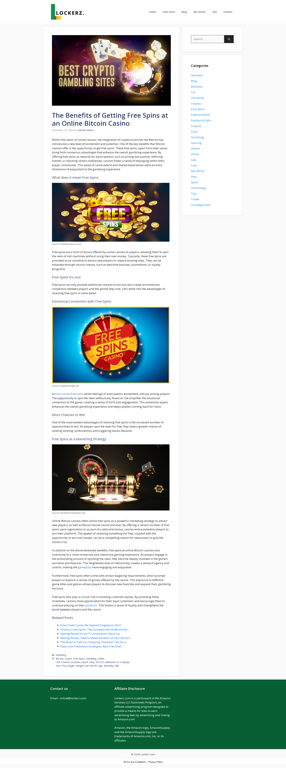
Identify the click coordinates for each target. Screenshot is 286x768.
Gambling (61, 655)
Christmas (197, 98)
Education (197, 109)
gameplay (84, 567)
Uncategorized (200, 205)
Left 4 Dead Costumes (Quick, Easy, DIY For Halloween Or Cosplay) (93, 662)
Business (197, 86)
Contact (228, 11)
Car (193, 92)
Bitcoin (59, 658)
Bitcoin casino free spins (68, 394)
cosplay (196, 103)
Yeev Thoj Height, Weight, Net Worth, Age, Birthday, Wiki (87, 665)
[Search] (229, 39)
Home (152, 11)
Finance (196, 126)
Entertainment (200, 115)
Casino (68, 658)
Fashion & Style (201, 120)
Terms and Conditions (134, 762)
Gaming (196, 143)
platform (91, 605)
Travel (195, 199)
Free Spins (79, 658)
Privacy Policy (155, 762)
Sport (194, 182)
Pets (193, 177)
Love (194, 165)
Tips (214, 11)
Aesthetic (197, 75)
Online (101, 658)
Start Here (169, 11)
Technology (198, 188)
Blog (184, 11)
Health (195, 148)
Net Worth (199, 11)
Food (194, 131)
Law (193, 160)
